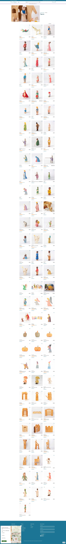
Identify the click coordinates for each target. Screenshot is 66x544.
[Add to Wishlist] (29, 25)
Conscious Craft (42, 12)
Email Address (41, 530)
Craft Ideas (32, 526)
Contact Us (22, 526)
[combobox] (33, 2)
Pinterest (32, 527)
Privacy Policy (22, 529)
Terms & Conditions (23, 528)
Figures (46, 12)
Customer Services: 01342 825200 (13, 0)
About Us (22, 525)
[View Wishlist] (52, 2)
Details (32, 326)
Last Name (3, 535)
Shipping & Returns (23, 527)
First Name (41, 525)
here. (36, 3)
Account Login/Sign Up (14, 525)
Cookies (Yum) (22, 530)
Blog (31, 525)
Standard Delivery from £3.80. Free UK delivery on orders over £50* (49, 0)
